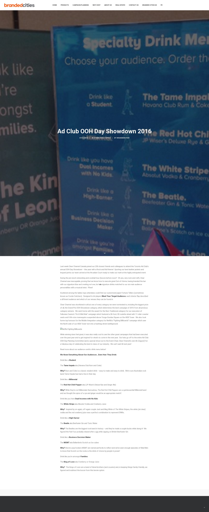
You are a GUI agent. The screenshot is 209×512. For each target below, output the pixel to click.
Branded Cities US (149, 5)
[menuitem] (55, 5)
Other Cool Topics (102, 138)
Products (65, 5)
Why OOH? (96, 5)
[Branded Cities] (19, 5)
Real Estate (120, 5)
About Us (108, 5)
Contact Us (133, 5)
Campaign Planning (81, 5)
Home (54, 5)
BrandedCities (123, 138)
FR (161, 5)
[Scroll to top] (204, 507)
